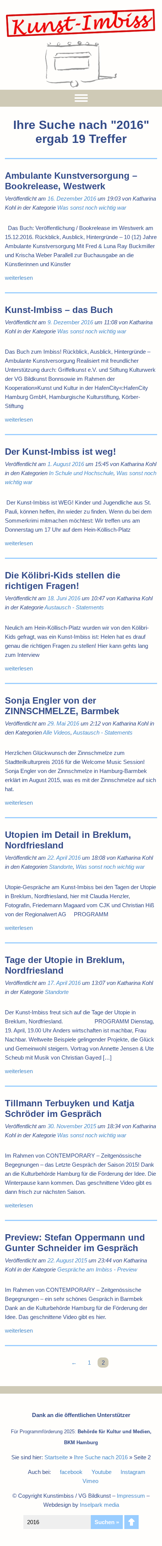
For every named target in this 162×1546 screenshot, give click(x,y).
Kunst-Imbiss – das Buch (59, 310)
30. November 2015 (71, 1126)
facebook (71, 1472)
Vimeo (90, 1481)
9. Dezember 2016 (70, 322)
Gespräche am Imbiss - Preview (97, 1269)
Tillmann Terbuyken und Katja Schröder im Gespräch (69, 1108)
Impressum (131, 1495)
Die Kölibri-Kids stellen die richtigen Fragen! (62, 580)
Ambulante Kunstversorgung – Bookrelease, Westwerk (71, 180)
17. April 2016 (64, 983)
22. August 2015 (67, 1260)
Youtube (102, 1472)
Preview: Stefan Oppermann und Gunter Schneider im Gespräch (75, 1242)
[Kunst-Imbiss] (81, 37)
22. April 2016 (64, 857)
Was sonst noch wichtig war (91, 207)
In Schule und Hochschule (81, 473)
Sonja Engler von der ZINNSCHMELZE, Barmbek (62, 705)
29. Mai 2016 (63, 723)
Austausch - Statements (74, 607)
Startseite (56, 1457)
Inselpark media (99, 1505)
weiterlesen (19, 278)
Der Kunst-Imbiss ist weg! (60, 451)
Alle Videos (56, 732)
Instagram (133, 1472)
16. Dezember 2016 (71, 198)
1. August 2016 (65, 464)
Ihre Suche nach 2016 (101, 1457)
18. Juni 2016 (63, 598)
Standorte (61, 866)
